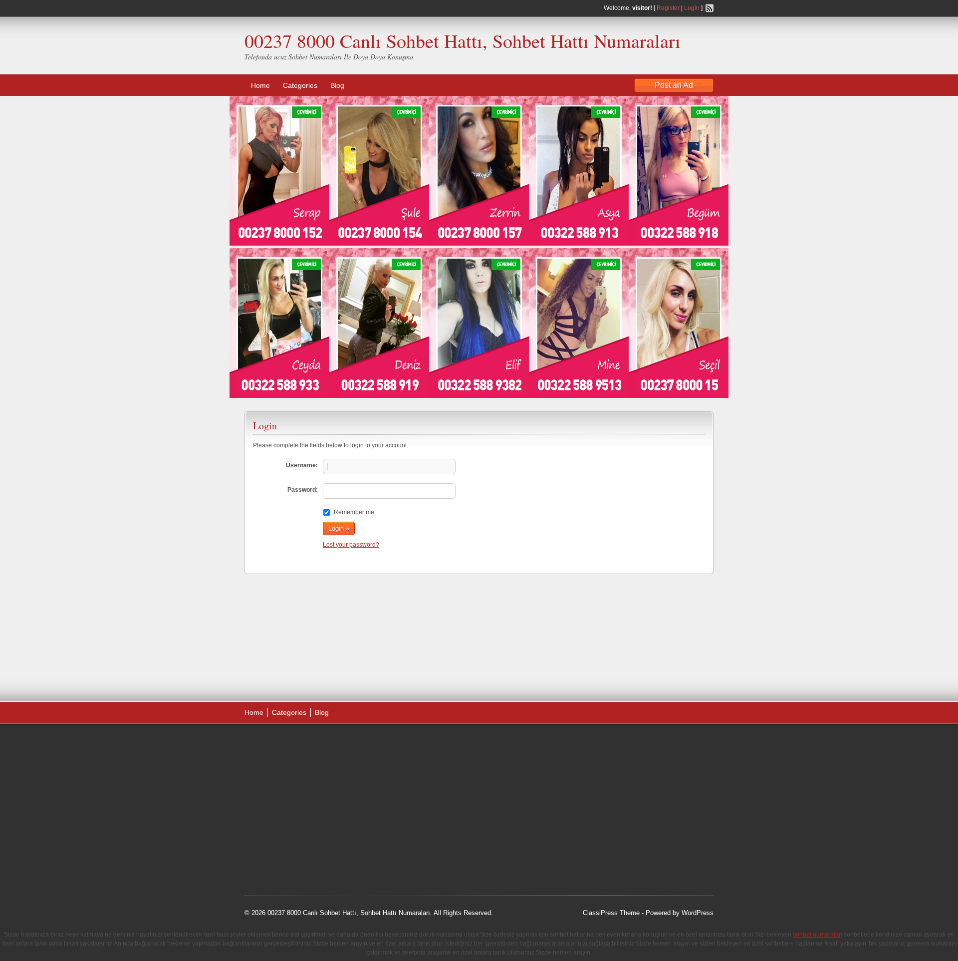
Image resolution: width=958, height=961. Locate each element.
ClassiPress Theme (611, 913)
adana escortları (321, 743)
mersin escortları (294, 844)
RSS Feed (710, 8)
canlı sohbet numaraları (289, 806)
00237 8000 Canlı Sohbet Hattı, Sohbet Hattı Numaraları (462, 40)
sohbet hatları (273, 781)
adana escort (272, 743)
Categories (300, 85)
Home (260, 85)
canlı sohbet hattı (318, 768)
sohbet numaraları (320, 793)
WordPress (698, 913)
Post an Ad (674, 85)
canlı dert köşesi (293, 819)
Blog (337, 85)
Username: (302, 465)
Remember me (354, 512)
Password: (302, 489)
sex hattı (334, 819)
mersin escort (294, 856)
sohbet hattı (310, 756)
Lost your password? (351, 544)
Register (668, 7)
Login (692, 7)
